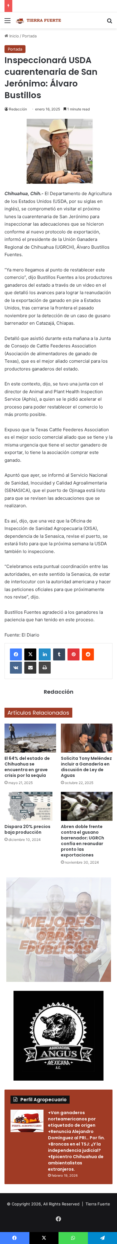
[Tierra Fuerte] (39, 20)
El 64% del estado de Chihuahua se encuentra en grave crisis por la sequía (27, 766)
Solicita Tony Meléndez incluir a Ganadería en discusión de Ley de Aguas (86, 766)
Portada (29, 36)
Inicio (13, 36)
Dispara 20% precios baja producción (27, 829)
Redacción (18, 109)
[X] (30, 654)
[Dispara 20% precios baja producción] (30, 806)
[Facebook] (16, 654)
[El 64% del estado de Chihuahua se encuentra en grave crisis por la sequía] (30, 738)
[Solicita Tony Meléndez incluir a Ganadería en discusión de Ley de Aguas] (86, 738)
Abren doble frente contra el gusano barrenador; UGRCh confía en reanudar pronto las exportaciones (82, 841)
